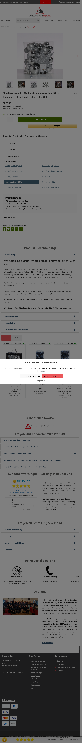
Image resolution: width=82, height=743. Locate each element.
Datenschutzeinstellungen (30, 376)
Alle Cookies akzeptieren (52, 376)
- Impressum (41, 380)
